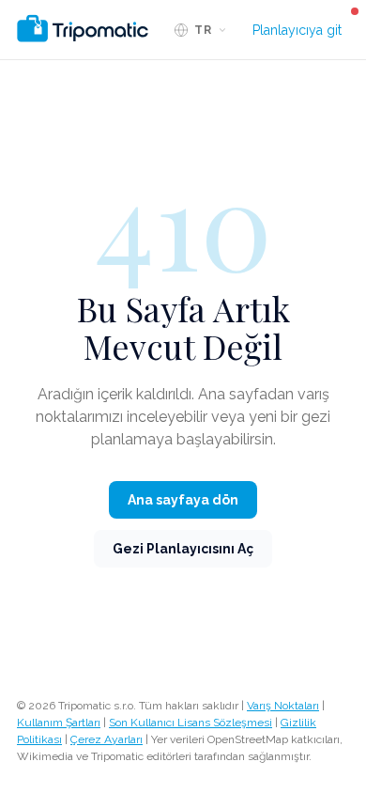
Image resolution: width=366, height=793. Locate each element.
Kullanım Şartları (58, 722)
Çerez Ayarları (106, 739)
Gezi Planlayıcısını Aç (183, 548)
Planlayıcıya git (297, 30)
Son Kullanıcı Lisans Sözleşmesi (190, 722)
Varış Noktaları (283, 705)
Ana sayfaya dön (183, 499)
